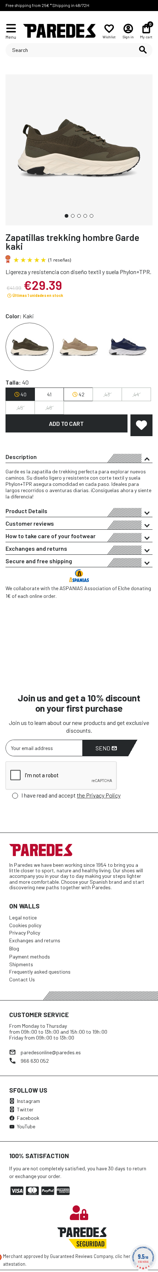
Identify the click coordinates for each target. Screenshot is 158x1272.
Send (103, 747)
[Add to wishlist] (141, 425)
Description (21, 456)
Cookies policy (25, 925)
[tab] (79, 457)
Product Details (26, 510)
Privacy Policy (24, 932)
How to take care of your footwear (51, 535)
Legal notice (23, 917)
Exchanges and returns (36, 548)
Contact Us (22, 979)
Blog (14, 948)
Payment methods (29, 956)
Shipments (21, 964)
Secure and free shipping (39, 560)
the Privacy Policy (99, 795)
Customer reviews (30, 523)
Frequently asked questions (40, 971)
